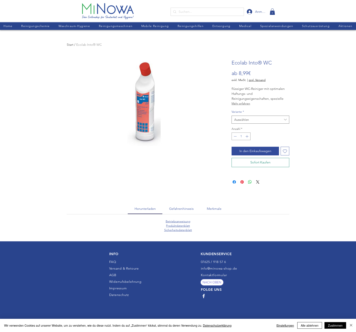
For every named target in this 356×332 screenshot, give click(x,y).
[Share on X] (257, 181)
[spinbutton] (241, 136)
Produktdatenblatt (178, 226)
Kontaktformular (214, 275)
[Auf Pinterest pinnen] (242, 181)
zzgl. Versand (257, 80)
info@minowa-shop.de (219, 268)
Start (70, 45)
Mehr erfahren (241, 103)
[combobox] (260, 120)
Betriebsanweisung (178, 221)
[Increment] (247, 136)
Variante (238, 112)
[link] (272, 11)
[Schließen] (351, 325)
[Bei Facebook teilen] (234, 181)
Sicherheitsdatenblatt (178, 230)
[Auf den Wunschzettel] (285, 151)
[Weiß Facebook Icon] (203, 296)
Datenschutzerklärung (217, 325)
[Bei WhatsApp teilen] (249, 181)
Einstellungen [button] (285, 325)
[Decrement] (234, 136)
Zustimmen (335, 325)
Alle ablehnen (310, 325)
